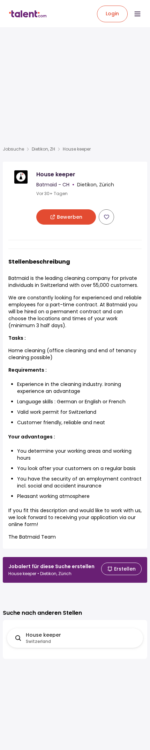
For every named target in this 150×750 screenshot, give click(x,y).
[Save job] (106, 217)
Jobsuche (13, 149)
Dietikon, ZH (43, 149)
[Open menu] (137, 14)
